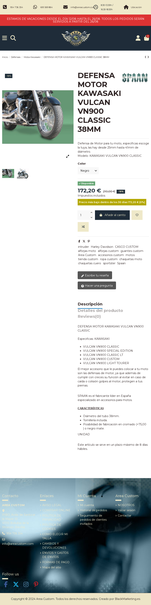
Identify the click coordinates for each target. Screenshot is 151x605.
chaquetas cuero (89, 263)
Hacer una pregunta (98, 285)
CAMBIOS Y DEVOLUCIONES (54, 545)
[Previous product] (146, 57)
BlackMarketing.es (127, 599)
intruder (83, 247)
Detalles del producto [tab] (100, 311)
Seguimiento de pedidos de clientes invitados (93, 520)
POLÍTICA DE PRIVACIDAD (51, 517)
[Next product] (148, 57)
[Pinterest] (89, 241)
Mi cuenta (87, 505)
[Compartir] (79, 241)
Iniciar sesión (126, 510)
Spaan (121, 263)
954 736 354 (16, 7)
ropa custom (109, 259)
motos (130, 255)
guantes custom (132, 251)
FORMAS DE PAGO (55, 562)
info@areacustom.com (83, 7)
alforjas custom (108, 251)
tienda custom (88, 259)
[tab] (89, 317)
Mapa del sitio (51, 567)
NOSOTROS (126, 505)
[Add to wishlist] (137, 215)
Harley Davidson (102, 247)
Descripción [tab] (90, 304)
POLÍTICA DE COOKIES (51, 527)
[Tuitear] (84, 241)
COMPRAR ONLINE (56, 510)
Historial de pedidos (93, 510)
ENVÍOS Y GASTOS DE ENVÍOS (55, 555)
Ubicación (136, 7)
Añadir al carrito (115, 215)
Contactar (124, 515)
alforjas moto (87, 251)
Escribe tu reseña (96, 275)
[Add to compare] (83, 227)
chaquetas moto (130, 259)
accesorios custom (111, 255)
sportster (109, 263)
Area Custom (87, 255)
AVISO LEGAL (52, 505)
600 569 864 (47, 7)
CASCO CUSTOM (126, 247)
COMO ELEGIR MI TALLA (55, 536)
